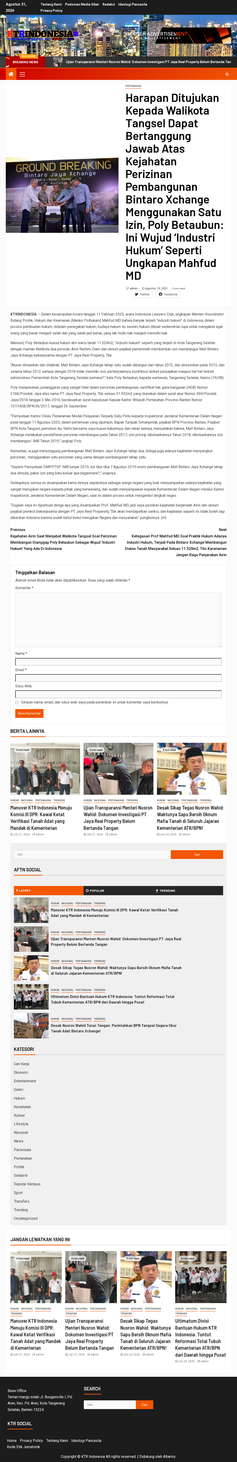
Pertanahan (133, 86)
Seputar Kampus (27, 1184)
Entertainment (25, 1081)
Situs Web (23, 686)
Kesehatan (22, 1107)
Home (12, 1440)
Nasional (27, 800)
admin (134, 288)
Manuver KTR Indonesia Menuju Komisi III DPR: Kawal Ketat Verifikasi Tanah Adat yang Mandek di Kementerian (35, 1334)
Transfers (21, 1201)
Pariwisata (22, 1150)
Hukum (14, 800)
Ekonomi (21, 1072)
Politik (19, 1167)
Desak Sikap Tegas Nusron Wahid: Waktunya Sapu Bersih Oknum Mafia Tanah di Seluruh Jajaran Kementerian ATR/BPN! (116, 970)
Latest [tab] (25, 890)
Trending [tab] (167, 890)
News (18, 1141)
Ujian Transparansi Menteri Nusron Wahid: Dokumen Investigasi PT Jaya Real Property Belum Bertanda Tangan (104, 62)
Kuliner (19, 1115)
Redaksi (109, 4)
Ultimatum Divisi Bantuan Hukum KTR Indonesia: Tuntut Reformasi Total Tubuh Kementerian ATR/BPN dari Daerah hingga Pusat (112, 999)
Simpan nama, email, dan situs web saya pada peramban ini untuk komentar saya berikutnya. (94, 702)
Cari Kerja (21, 1064)
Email (21, 670)
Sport (18, 1193)
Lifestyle (21, 1124)
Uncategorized (25, 1218)
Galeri (18, 1089)
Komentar (24, 588)
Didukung (146, 1456)
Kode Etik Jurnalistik (23, 1447)
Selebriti (21, 1175)
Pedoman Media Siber (82, 4)
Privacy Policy (51, 10)
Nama (21, 653)
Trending (59, 800)
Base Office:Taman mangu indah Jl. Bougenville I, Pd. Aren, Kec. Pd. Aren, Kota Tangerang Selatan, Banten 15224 (40, 1400)
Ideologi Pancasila (132, 4)
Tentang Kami (51, 4)
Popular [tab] (97, 890)
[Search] (227, 74)
